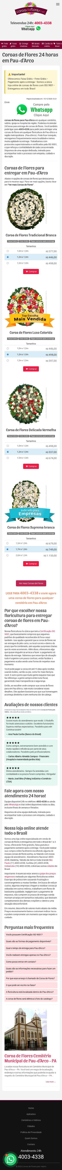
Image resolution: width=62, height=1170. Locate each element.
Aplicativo (31, 1114)
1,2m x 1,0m (22, 257)
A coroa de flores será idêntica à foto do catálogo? (29, 998)
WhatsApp (14, 804)
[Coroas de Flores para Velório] (31, 9)
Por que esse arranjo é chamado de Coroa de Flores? (30, 978)
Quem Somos (31, 1138)
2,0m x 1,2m (21, 555)
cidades (50, 866)
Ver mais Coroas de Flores (31, 583)
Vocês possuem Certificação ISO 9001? (24, 934)
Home (31, 1108)
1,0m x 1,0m (22, 250)
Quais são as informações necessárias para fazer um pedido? (30, 970)
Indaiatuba (10, 866)
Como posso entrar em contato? (21, 961)
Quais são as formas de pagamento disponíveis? (28, 941)
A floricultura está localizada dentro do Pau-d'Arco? (30, 991)
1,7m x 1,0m (21, 549)
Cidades (31, 1126)
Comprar (32, 271)
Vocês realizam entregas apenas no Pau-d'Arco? (28, 954)
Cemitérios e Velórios (31, 1120)
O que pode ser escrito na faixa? (21, 985)
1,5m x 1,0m (22, 263)
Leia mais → (51, 1081)
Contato (31, 1144)
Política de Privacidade (31, 1132)
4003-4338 (43, 23)
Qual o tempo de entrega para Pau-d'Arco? (25, 948)
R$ (51, 251)
